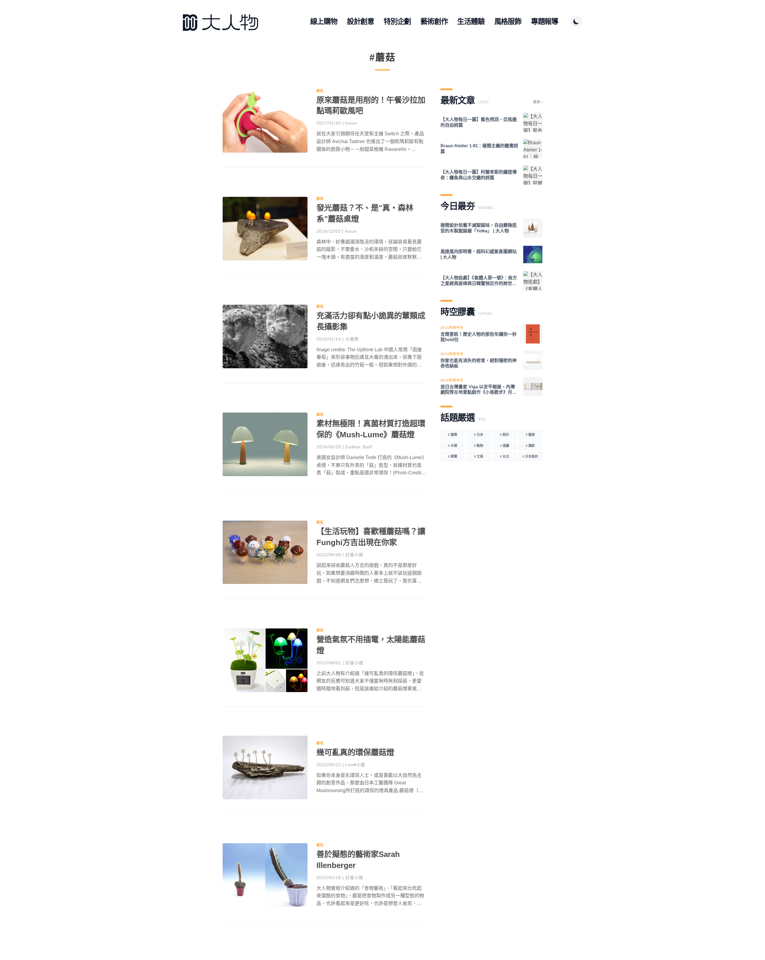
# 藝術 (530, 434)
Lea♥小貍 (355, 764)
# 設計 (504, 434)
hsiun (351, 123)
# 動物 (478, 445)
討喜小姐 (354, 554)
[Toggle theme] (576, 21)
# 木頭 (452, 445)
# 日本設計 (530, 456)
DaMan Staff (358, 446)
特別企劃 (397, 21)
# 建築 (452, 434)
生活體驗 (470, 21)
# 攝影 (530, 445)
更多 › (537, 102)
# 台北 (504, 456)
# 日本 (478, 434)
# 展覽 (452, 456)
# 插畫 (504, 445)
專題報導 (544, 21)
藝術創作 (434, 21)
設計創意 (360, 21)
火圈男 (352, 339)
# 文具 (478, 456)
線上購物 (323, 21)
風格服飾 (507, 21)
